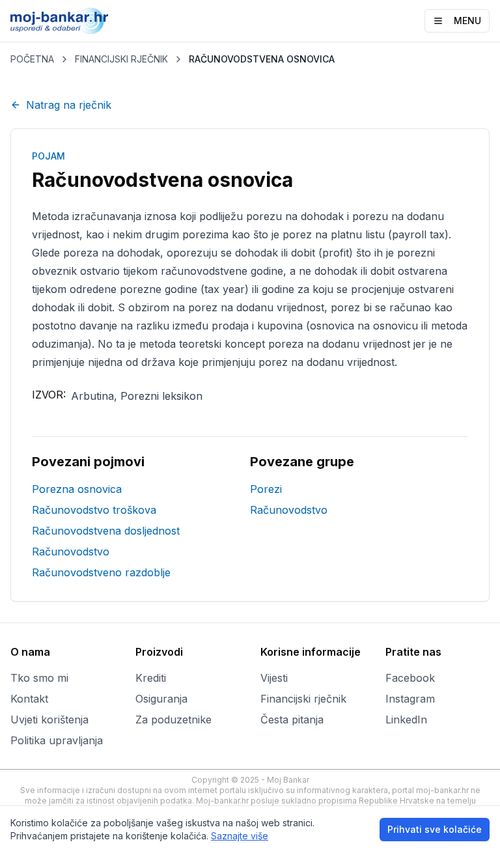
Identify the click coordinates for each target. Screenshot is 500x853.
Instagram (410, 698)
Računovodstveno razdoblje (101, 572)
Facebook (410, 677)
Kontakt (29, 698)
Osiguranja (161, 698)
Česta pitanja (292, 719)
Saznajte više (239, 835)
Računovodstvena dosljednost (106, 530)
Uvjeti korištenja (49, 719)
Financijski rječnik (303, 698)
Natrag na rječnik (68, 104)
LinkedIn (406, 719)
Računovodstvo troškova (94, 509)
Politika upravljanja (56, 740)
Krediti (150, 677)
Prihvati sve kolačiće (434, 829)
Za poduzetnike (173, 719)
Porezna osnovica (77, 489)
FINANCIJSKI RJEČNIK (121, 58)
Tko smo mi (39, 677)
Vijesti (274, 677)
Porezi (266, 489)
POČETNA (32, 58)
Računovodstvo (70, 551)
